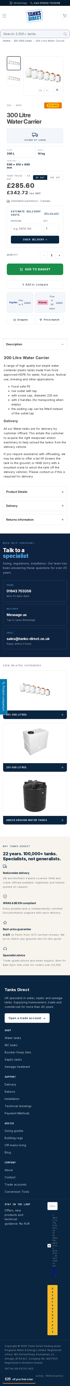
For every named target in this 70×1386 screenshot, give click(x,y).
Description (14, 344)
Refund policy (54, 1375)
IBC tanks (11, 1045)
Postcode (16, 221)
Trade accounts (15, 1184)
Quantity (12, 254)
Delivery (12, 505)
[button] (4, 15)
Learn (27, 302)
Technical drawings (18, 1106)
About (9, 1170)
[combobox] (35, 34)
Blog (8, 1152)
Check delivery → (35, 239)
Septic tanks (13, 1059)
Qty (45, 221)
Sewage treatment (17, 1066)
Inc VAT (55, 177)
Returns (10, 1091)
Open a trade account (27, 1018)
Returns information (20, 519)
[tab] (14, 63)
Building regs (14, 1138)
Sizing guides (14, 1130)
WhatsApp (20, 2)
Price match (52, 319)
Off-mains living (15, 1145)
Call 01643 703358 (47, 2)
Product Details (16, 491)
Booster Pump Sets (18, 1052)
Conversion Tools (17, 1191)
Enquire (23, 319)
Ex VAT (40, 177)
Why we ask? (51, 213)
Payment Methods (17, 1113)
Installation (12, 1098)
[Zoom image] (57, 89)
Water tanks (13, 1038)
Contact (10, 1177)
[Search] (65, 34)
